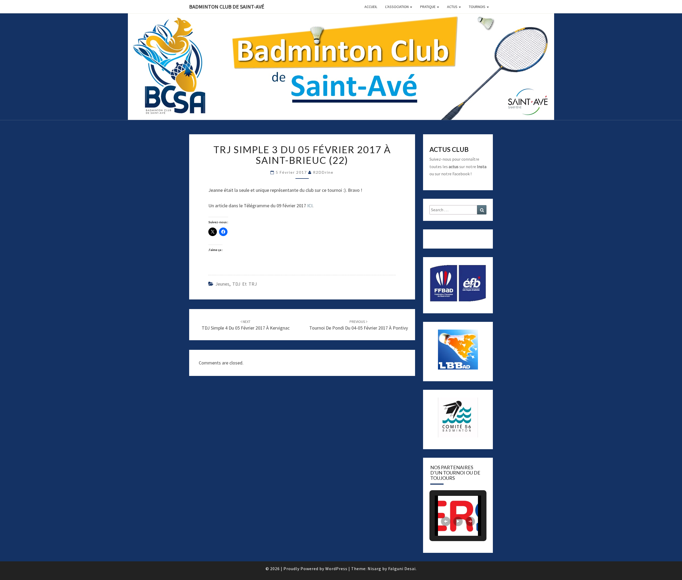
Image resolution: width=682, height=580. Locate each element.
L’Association (397, 6)
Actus (452, 6)
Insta (481, 166)
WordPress (336, 568)
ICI (309, 205)
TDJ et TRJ (244, 284)
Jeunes (222, 284)
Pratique (428, 6)
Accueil (370, 6)
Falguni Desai (402, 568)
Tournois (477, 6)
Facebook (461, 173)
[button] (445, 521)
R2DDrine (323, 172)
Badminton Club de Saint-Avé (226, 6)
